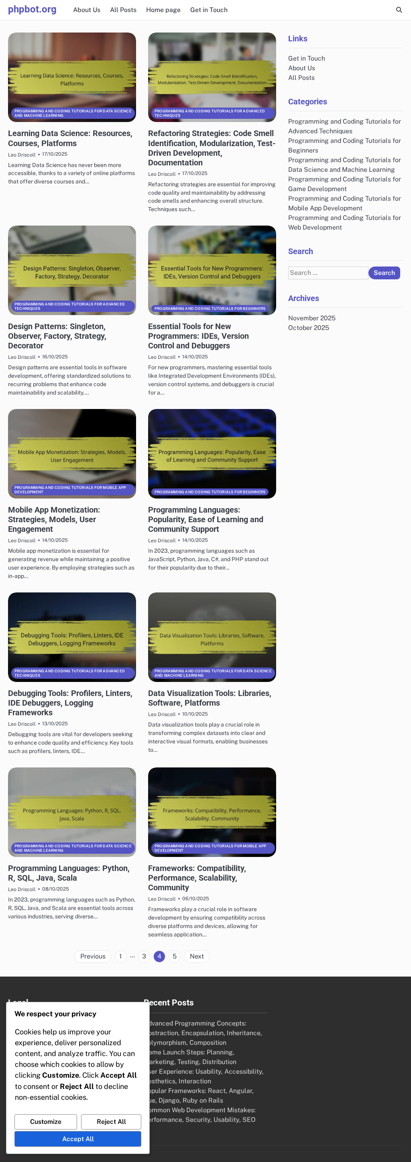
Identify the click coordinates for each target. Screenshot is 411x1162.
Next (197, 956)
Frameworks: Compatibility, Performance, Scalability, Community (197, 877)
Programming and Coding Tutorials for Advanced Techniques (210, 113)
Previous (93, 956)
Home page (163, 10)
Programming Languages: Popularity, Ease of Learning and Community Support (205, 519)
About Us (86, 10)
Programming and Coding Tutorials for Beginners (210, 308)
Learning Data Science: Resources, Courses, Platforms (70, 138)
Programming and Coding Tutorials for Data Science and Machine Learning (73, 113)
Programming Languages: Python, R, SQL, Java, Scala (69, 873)
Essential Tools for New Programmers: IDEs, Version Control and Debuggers (198, 336)
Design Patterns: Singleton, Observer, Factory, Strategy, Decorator (57, 336)
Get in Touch (209, 10)
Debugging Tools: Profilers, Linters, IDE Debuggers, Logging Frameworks (70, 702)
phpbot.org (32, 9)
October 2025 (308, 328)
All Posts (123, 10)
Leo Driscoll (22, 155)
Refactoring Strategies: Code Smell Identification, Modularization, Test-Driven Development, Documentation (212, 147)
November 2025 (312, 318)
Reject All (111, 1121)
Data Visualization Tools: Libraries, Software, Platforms (209, 698)
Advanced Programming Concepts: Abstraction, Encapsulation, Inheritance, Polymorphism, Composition (203, 1033)
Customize (45, 1121)
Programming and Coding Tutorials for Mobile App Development (70, 489)
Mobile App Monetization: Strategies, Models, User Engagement (54, 519)
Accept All (78, 1139)
